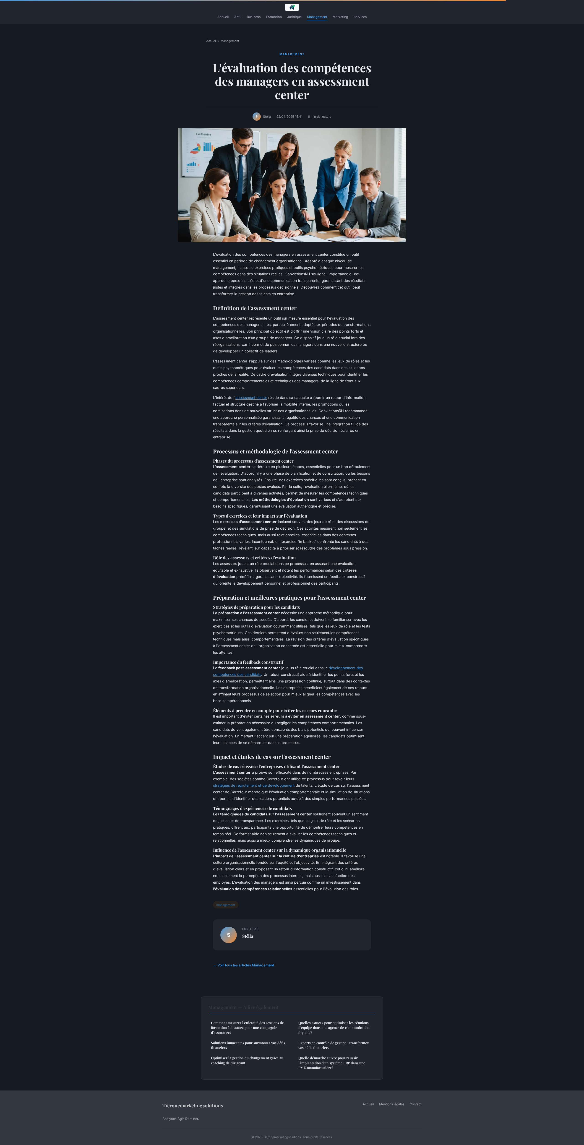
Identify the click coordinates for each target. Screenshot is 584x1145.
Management (317, 17)
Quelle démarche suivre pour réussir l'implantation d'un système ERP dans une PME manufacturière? (331, 1063)
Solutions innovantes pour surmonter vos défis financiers (248, 1045)
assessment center (251, 397)
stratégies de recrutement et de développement (254, 785)
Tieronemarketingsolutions (192, 1105)
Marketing (340, 17)
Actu (237, 17)
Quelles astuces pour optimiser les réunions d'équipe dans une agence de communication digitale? (334, 1027)
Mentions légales (391, 1104)
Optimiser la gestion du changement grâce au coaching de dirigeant (247, 1060)
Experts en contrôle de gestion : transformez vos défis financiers (333, 1045)
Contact (416, 1104)
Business (254, 17)
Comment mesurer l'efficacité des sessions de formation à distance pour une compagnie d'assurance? (247, 1027)
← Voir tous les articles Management (243, 965)
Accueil (223, 17)
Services (360, 17)
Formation (274, 17)
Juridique (294, 17)
